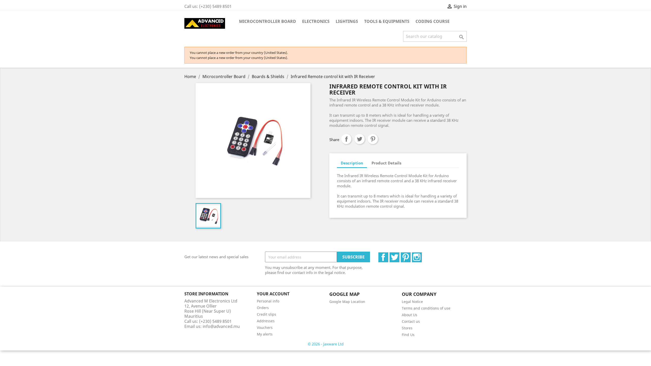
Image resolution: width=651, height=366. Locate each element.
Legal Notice (412, 301)
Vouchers (265, 327)
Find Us (408, 334)
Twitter (399, 255)
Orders (263, 307)
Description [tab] (352, 162)
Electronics (316, 21)
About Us (409, 314)
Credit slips (266, 314)
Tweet (359, 139)
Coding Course (433, 21)
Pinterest (373, 139)
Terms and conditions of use (426, 308)
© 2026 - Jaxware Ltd (326, 343)
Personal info (268, 301)
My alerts (265, 334)
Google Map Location (347, 301)
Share (346, 139)
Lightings (347, 21)
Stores (407, 328)
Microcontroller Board (267, 21)
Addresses (266, 320)
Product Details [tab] (386, 162)
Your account (273, 294)
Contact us (411, 321)
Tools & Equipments (386, 21)
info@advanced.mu (221, 326)
